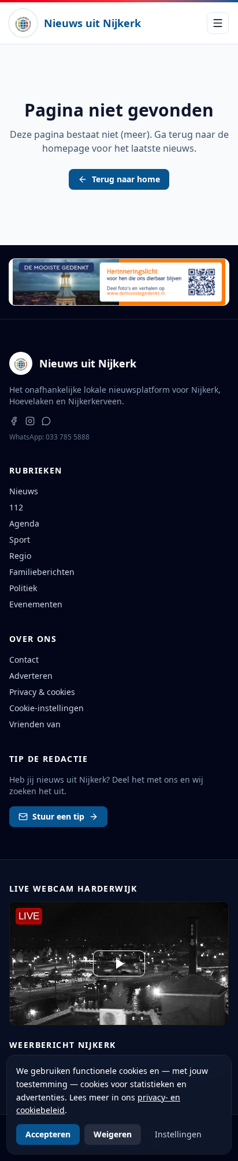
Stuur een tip (58, 816)
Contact (24, 659)
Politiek (23, 588)
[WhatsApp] (46, 421)
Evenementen (35, 604)
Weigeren (113, 1134)
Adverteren (31, 675)
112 (16, 507)
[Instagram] (30, 421)
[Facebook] (13, 421)
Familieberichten (42, 571)
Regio (20, 555)
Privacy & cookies (42, 691)
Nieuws (23, 491)
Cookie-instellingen (46, 707)
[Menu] (218, 23)
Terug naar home (126, 179)
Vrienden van (35, 724)
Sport (19, 539)
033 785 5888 (68, 437)
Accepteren (47, 1134)
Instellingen (178, 1134)
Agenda (24, 523)
